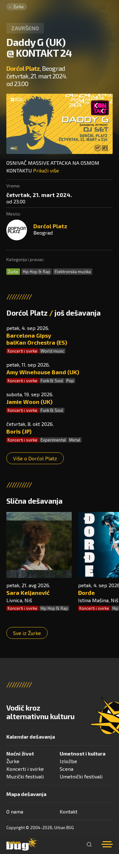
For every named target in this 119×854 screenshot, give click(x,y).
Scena (66, 769)
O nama (14, 811)
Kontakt (68, 811)
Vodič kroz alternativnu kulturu (40, 712)
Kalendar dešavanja (30, 737)
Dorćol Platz (23, 68)
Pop (70, 380)
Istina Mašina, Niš (98, 600)
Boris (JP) (18, 431)
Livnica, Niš (19, 600)
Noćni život (20, 753)
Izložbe (68, 761)
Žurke (18, 6)
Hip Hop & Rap (36, 271)
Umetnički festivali (81, 776)
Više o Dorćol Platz (35, 458)
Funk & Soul (52, 380)
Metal (74, 439)
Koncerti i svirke (22, 351)
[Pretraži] (89, 844)
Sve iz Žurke (27, 633)
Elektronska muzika (73, 271)
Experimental (53, 439)
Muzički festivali (25, 776)
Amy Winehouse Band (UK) (42, 372)
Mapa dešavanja (26, 794)
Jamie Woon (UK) (29, 401)
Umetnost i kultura (82, 753)
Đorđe (86, 592)
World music (52, 351)
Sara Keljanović (28, 592)
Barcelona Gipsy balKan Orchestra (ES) (36, 339)
